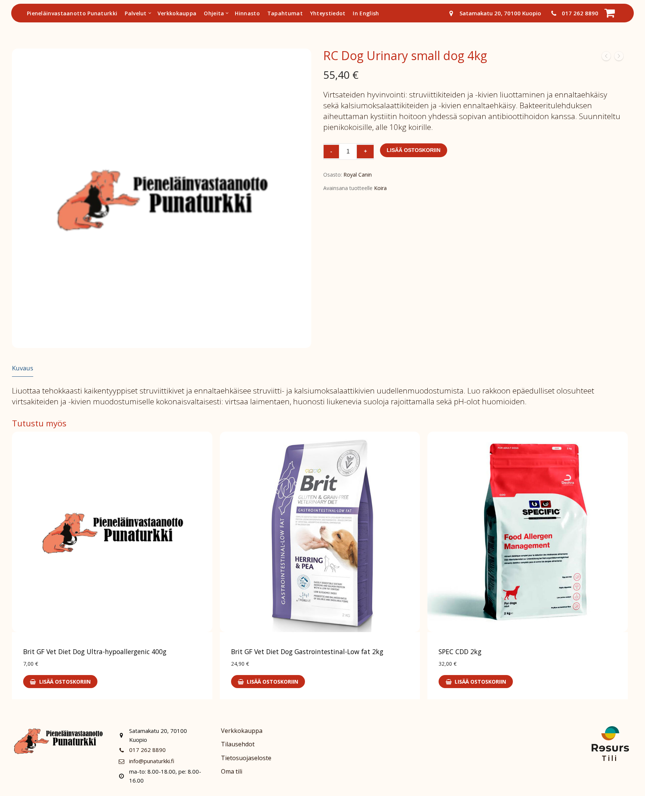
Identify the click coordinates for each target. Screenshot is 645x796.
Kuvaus (22, 368)
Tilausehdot (238, 744)
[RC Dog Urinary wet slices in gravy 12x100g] (618, 57)
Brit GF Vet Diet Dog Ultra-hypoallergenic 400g (94, 651)
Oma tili (231, 771)
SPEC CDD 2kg (460, 651)
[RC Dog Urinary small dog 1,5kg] (606, 57)
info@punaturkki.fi (151, 761)
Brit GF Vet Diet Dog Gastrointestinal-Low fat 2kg (307, 651)
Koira (380, 188)
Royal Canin (357, 174)
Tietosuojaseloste (246, 758)
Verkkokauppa (241, 731)
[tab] (22, 368)
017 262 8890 (580, 13)
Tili (610, 758)
